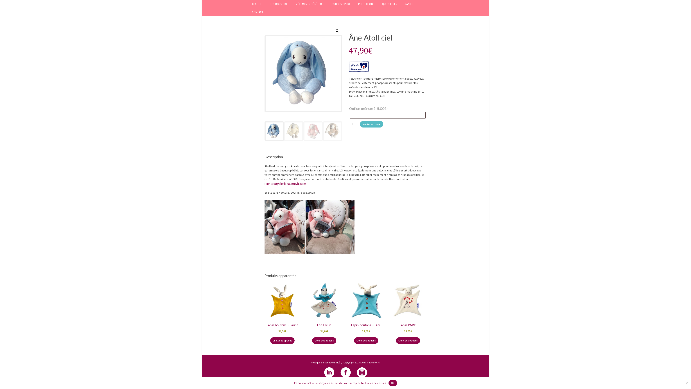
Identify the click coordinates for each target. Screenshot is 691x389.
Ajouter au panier (371, 124)
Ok (392, 382)
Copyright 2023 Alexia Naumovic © (362, 362)
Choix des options (282, 340)
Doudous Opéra (340, 4)
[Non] (686, 383)
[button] (337, 31)
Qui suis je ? (389, 4)
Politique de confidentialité (325, 362)
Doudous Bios (279, 4)
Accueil (257, 4)
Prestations (366, 4)
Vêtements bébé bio (309, 4)
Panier (409, 4)
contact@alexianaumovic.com (286, 184)
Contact (257, 12)
